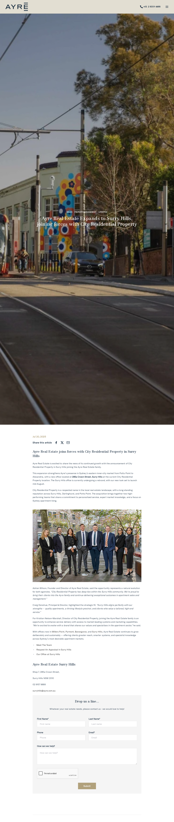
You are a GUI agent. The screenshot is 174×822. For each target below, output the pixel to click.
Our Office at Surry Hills (48, 654)
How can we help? (46, 746)
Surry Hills (97, 631)
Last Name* (94, 718)
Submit (86, 786)
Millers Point (58, 631)
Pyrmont (70, 631)
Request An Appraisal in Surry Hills (53, 649)
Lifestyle (103, 212)
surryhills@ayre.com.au (44, 690)
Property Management (85, 212)
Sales (69, 212)
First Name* (43, 718)
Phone (40, 732)
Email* (92, 732)
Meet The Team (44, 645)
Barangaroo (81, 631)
